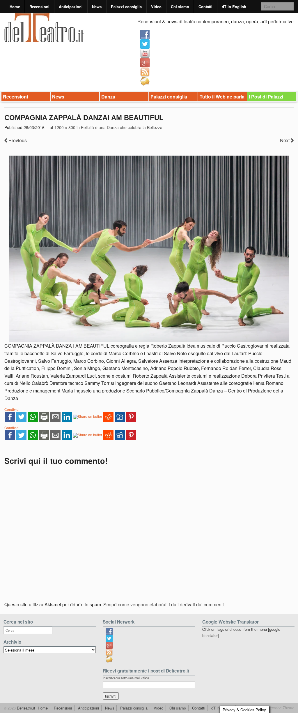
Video (156, 6)
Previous (17, 140)
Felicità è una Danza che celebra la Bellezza (121, 127)
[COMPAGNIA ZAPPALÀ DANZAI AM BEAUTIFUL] (149, 249)
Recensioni (39, 6)
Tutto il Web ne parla (222, 96)
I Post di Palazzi (266, 96)
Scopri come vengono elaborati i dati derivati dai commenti (163, 604)
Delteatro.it (25, 708)
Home (15, 6)
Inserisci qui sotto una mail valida (126, 677)
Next (285, 140)
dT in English (234, 6)
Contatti (205, 6)
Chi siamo (180, 6)
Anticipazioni (71, 6)
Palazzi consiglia (126, 6)
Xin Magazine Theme (276, 707)
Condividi (11, 409)
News (97, 6)
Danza (108, 96)
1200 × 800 (64, 127)
